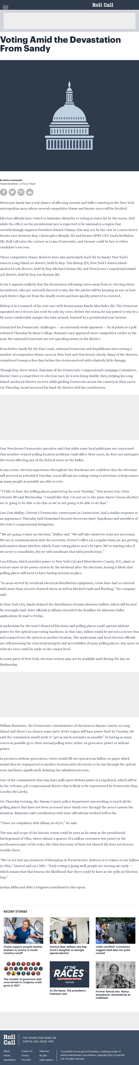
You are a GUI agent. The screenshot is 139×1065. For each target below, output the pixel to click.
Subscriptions (46, 1059)
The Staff (26, 1059)
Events (7, 1055)
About (7, 1051)
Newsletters (10, 1059)
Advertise (44, 1051)
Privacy (25, 1055)
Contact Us (27, 1051)
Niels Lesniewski (12, 180)
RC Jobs (43, 1055)
